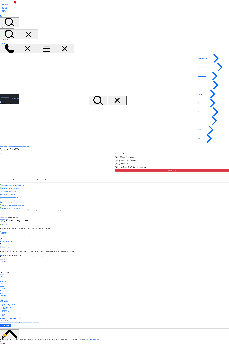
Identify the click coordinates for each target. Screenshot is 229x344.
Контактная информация (10, 318)
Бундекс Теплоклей (4, 249)
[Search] (9, 34)
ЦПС (3, 315)
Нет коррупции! (5, 325)
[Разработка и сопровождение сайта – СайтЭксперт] (30, 267)
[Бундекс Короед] (4, 224)
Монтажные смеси (6, 307)
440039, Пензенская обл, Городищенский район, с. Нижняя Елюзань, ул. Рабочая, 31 (19, 322)
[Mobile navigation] (55, 48)
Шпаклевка (4, 310)
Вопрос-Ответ (3, 281)
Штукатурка (4, 308)
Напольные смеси (6, 311)
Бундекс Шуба (3, 233)
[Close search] (28, 34)
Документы (2, 279)
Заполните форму (4, 219)
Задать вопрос (172, 173)
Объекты (2, 293)
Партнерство (3, 290)
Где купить (2, 288)
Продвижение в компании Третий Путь (69, 267)
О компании (3, 274)
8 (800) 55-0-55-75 (4, 39)
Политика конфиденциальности (7, 298)
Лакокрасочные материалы (8, 304)
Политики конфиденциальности (91, 339)
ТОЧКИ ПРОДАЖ (172, 170)
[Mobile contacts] (18, 48)
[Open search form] (9, 22)
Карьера (2, 286)
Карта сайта (3, 295)
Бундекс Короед (3, 226)
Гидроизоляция (5, 313)
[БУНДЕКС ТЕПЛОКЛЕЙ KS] (6, 239)
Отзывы (2, 283)
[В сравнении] (0, 101)
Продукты (4, 300)
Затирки (4, 314)
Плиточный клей (6, 305)
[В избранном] (0, 100)
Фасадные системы (6, 303)
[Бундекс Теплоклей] (5, 247)
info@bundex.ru (3, 43)
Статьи (1, 276)
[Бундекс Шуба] (4, 232)
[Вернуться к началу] (9, 334)
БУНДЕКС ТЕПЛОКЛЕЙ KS (6, 241)
